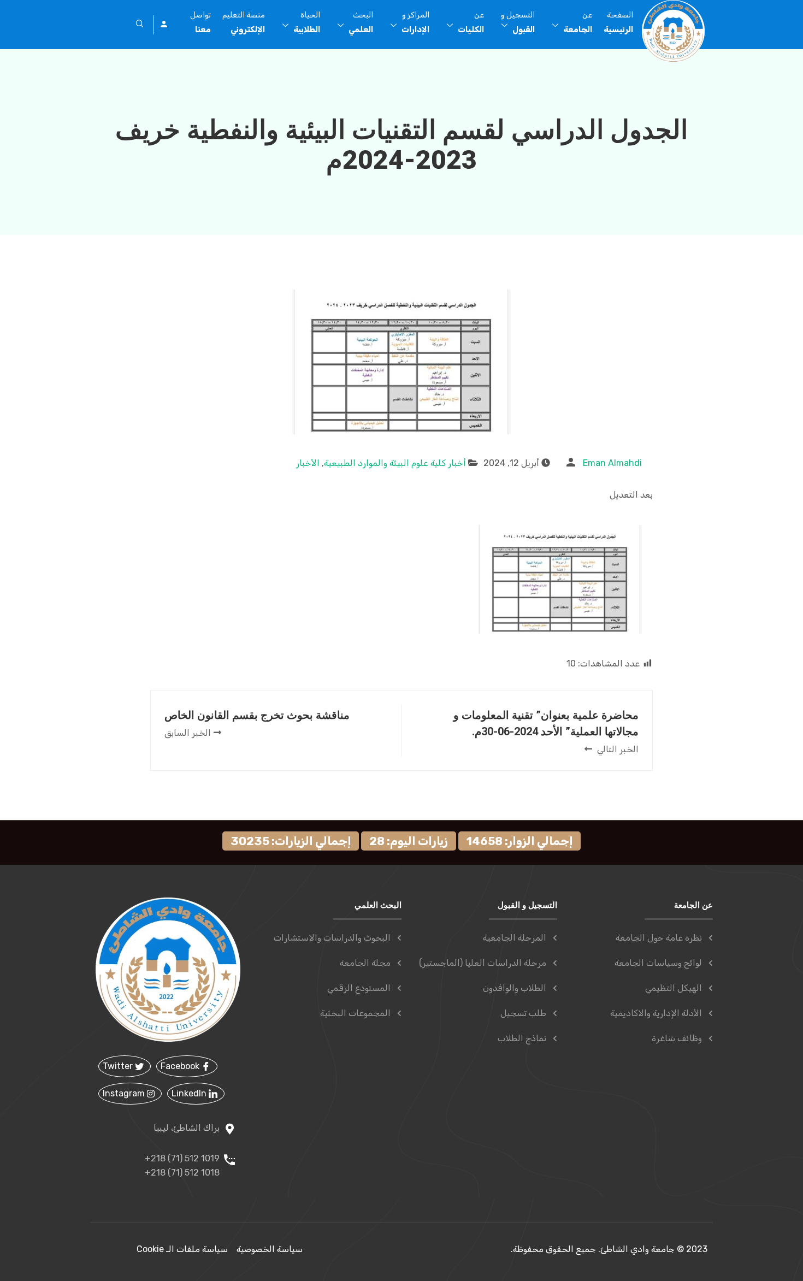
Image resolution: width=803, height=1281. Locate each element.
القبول (518, 22)
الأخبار (308, 463)
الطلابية (306, 22)
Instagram (125, 1093)
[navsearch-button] (140, 25)
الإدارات (415, 22)
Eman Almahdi (612, 463)
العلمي (361, 22)
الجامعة (577, 22)
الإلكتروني (243, 22)
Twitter (119, 1066)
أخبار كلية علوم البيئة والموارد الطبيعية (395, 463)
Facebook (181, 1066)
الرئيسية (618, 22)
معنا (200, 22)
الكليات (471, 22)
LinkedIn (190, 1093)
